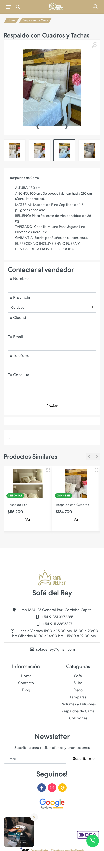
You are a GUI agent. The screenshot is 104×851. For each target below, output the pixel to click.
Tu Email (15, 336)
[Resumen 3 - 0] (48, 470)
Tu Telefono (19, 355)
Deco (78, 690)
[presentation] (37, 126)
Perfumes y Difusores (78, 704)
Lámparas (78, 697)
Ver (27, 519)
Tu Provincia (19, 297)
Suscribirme (84, 758)
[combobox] (52, 307)
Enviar (52, 405)
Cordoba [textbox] (17, 307)
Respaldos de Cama (35, 20)
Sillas (78, 683)
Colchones (78, 718)
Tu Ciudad (17, 317)
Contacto (26, 683)
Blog (26, 690)
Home (11, 20)
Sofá (78, 676)
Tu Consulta (18, 374)
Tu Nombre (18, 278)
